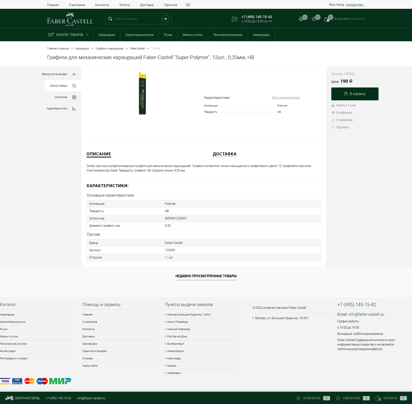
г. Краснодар (173, 358)
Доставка (147, 5)
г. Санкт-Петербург (176, 321)
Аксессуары (261, 35)
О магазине (77, 5)
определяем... (355, 4)
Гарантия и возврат (94, 351)
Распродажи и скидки (14, 358)
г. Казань (170, 365)
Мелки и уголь (193, 35)
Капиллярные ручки (140, 35)
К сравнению (344, 120)
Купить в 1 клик (346, 105)
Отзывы (87, 358)
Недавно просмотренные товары (206, 276)
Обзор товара (58, 85)
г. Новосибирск (174, 351)
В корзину (358, 94)
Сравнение (315, 398)
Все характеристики (286, 97)
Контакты (102, 5)
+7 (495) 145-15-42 (58, 398)
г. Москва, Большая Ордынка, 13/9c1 (188, 314)
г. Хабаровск (173, 373)
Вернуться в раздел (54, 74)
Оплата (125, 5)
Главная (53, 5)
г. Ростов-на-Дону (176, 336)
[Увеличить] (142, 93)
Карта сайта (90, 365)
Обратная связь (27, 398)
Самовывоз (89, 343)
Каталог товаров (70, 35)
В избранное (344, 112)
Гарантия (170, 5)
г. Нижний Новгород (177, 329)
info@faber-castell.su (366, 314)
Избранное (355, 398)
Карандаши (107, 35)
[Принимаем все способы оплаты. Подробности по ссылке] (123, 381)
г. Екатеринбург (174, 343)
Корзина (394, 398)
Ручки (168, 35)
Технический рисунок (228, 35)
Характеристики (57, 108)
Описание (61, 97)
